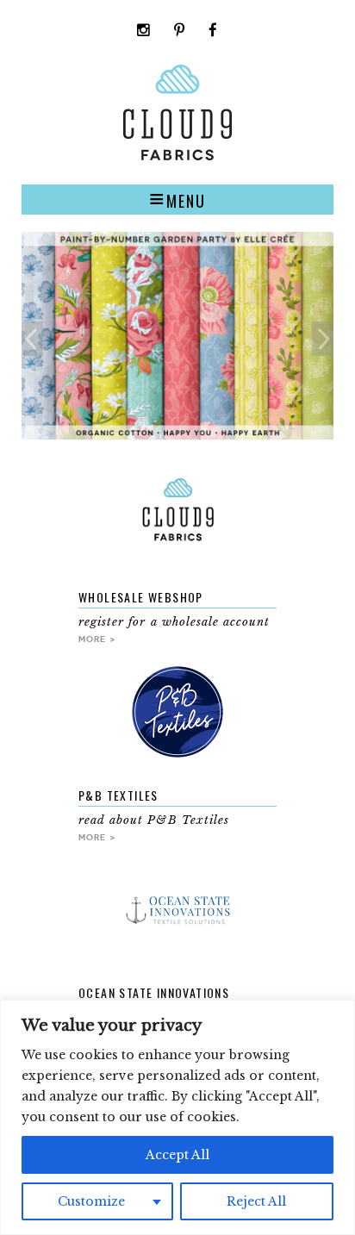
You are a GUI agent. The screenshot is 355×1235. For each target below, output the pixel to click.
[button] (177, 199)
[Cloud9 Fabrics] (177, 156)
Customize (91, 1201)
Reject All (256, 1201)
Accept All (177, 1155)
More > (97, 638)
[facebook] (213, 31)
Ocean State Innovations (153, 992)
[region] (177, 1117)
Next (322, 338)
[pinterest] (179, 31)
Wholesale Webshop (140, 597)
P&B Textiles (118, 795)
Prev (32, 338)
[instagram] (144, 31)
